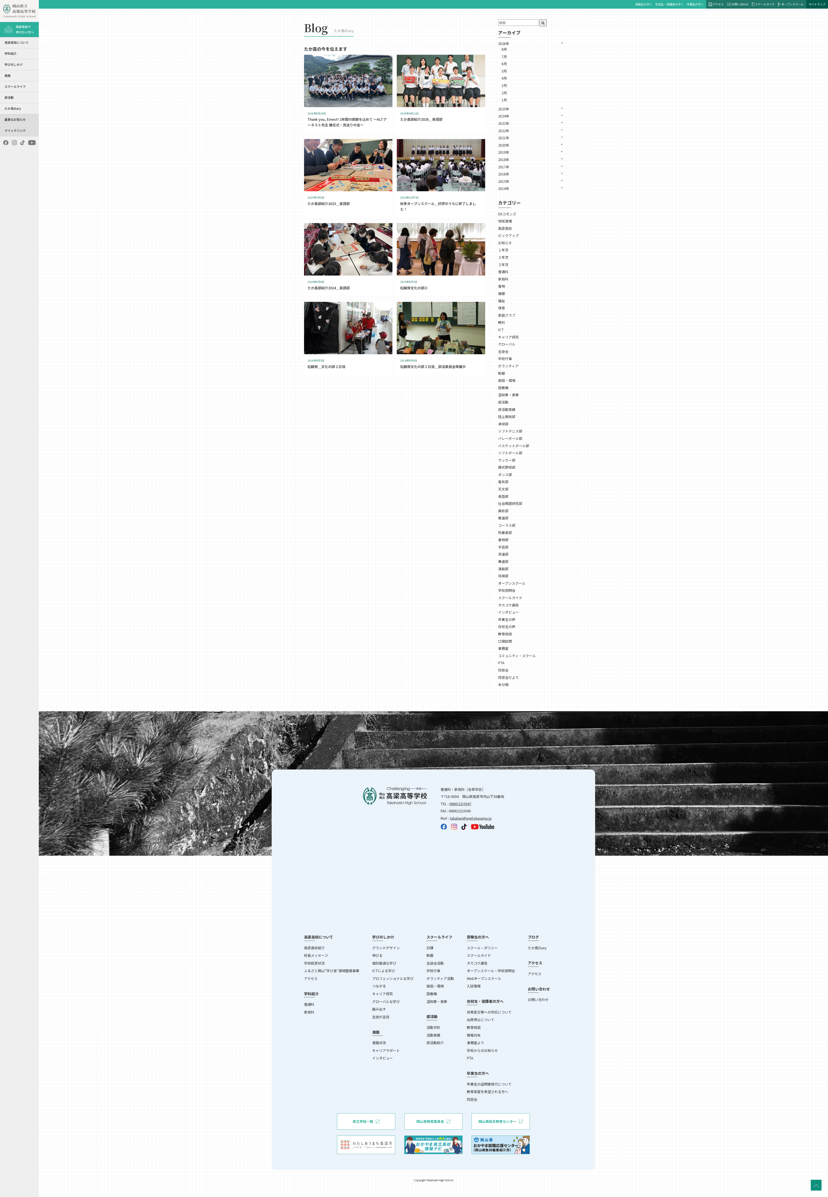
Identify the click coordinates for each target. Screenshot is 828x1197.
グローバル (506, 344)
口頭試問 (505, 641)
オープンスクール (792, 4)
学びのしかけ (14, 64)
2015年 (503, 181)
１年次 (503, 249)
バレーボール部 (510, 438)
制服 (501, 373)
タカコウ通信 (508, 605)
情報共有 (474, 1035)
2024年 (503, 116)
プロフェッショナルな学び (393, 978)
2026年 (503, 43)
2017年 (503, 166)
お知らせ (505, 242)
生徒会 (503, 351)
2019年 (503, 152)
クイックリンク (15, 130)
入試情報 (474, 986)
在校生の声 (506, 626)
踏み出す (379, 1009)
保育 (501, 307)
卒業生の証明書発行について (489, 1084)
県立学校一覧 (363, 1121)
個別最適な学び (384, 963)
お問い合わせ (740, 4)
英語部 (503, 496)
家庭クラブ (506, 315)
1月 (504, 99)
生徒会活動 (435, 963)
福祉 (501, 300)
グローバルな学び (386, 1001)
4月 (504, 78)
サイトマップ (817, 4)
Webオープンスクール (484, 978)
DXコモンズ (507, 213)
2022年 (503, 130)
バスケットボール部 (513, 445)
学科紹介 (11, 53)
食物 (501, 286)
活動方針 (433, 1027)
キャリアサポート (386, 1050)
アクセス (718, 4)
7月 (504, 56)
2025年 (503, 108)
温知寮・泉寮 (508, 394)
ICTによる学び (383, 970)
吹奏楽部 (505, 532)
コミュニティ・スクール (517, 655)
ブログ (533, 937)
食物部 (503, 539)
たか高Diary (13, 108)
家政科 (503, 279)
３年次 (503, 264)
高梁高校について (17, 42)
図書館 (503, 387)
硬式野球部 (506, 467)
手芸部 (503, 547)
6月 (504, 63)
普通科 (503, 271)
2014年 (503, 188)
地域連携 (505, 221)
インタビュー (508, 612)
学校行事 (505, 358)
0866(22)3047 (460, 803)
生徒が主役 (380, 1016)
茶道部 (503, 554)
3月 (504, 85)
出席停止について (480, 1019)
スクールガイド (765, 4)
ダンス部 (505, 474)
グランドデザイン (386, 947)
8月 (504, 49)
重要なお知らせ (15, 119)
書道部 (503, 517)
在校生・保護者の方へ (669, 4)
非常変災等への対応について (489, 1012)
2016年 (503, 174)
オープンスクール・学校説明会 (491, 970)
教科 (501, 322)
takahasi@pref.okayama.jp (471, 818)
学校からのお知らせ (482, 1050)
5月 (504, 71)
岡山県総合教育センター (497, 1121)
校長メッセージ (316, 955)
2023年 (503, 123)
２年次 (503, 257)
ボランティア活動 (440, 978)
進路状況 (379, 1042)
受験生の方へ (643, 4)
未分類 (503, 684)
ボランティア (508, 365)
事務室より (475, 1042)
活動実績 (433, 1035)
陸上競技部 (506, 416)
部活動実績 (506, 409)
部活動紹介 (435, 1042)
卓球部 (503, 423)
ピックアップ (508, 235)
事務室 (503, 648)
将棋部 (503, 575)
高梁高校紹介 (314, 947)
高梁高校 (505, 228)
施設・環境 (506, 380)
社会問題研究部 (510, 503)
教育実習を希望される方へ (487, 1091)
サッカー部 (506, 460)
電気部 (503, 481)
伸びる (377, 955)
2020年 (503, 145)
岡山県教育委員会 (430, 1121)
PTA (501, 662)
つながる (379, 986)
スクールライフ (15, 86)
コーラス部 (506, 525)
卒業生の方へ (695, 4)
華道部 (503, 561)
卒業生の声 (506, 619)
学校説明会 (506, 590)
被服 (501, 293)
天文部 (503, 489)
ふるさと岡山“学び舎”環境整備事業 (331, 970)
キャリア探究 (508, 337)
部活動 (9, 97)
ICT (501, 329)
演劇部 (503, 568)
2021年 (503, 137)
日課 (430, 947)
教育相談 (505, 633)
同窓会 (503, 670)
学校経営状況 (314, 963)
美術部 (503, 510)
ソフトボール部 (510, 452)
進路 (8, 75)
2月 (504, 92)
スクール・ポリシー (482, 947)
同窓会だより (508, 677)
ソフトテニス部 (510, 431)
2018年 (503, 159)
